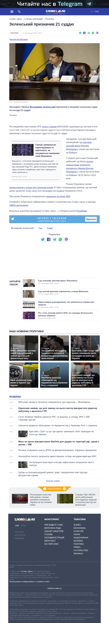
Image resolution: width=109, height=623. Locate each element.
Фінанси (78, 553)
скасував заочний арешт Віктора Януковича (79, 145)
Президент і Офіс (53, 525)
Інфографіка (55, 489)
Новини (15, 396)
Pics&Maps (81, 211)
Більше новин (53, 481)
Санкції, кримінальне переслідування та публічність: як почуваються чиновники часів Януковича (47, 150)
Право (77, 547)
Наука (77, 534)
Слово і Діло (15, 19)
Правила (19, 538)
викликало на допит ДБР (58, 196)
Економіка (80, 528)
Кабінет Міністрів (53, 531)
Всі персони (51, 544)
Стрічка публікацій (33, 19)
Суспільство (81, 550)
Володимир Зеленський (43, 107)
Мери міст (50, 541)
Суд (40, 228)
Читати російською (18, 39)
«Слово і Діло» (27, 571)
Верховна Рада (52, 528)
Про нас (19, 532)
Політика (49, 19)
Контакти (20, 535)
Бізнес (77, 525)
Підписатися (91, 219)
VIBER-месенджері (18, 205)
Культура (79, 531)
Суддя (50, 228)
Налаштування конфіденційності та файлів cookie (29, 582)
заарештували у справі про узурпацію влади (31, 187)
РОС (97, 11)
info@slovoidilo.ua (54, 588)
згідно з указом (49, 127)
